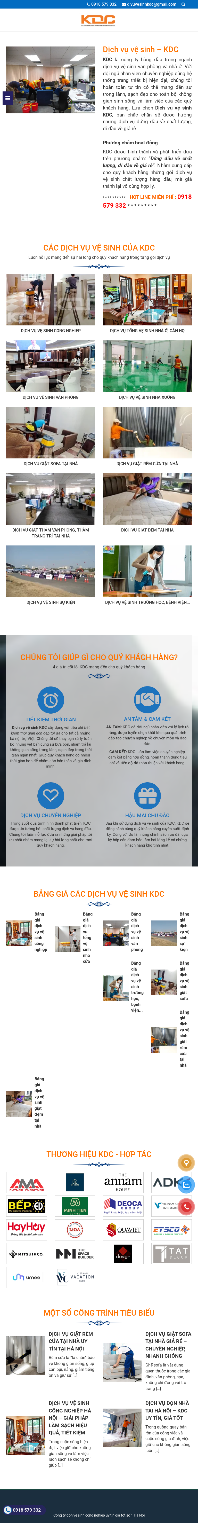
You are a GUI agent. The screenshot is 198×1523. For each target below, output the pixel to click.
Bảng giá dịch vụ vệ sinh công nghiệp (41, 932)
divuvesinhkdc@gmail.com (151, 4)
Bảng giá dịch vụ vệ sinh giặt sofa (184, 981)
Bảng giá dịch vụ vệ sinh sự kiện (184, 932)
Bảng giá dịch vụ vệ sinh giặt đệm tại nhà (39, 1102)
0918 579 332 (104, 4)
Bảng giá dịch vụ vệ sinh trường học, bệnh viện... (137, 987)
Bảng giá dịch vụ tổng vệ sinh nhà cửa (88, 938)
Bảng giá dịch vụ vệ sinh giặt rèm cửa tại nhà (184, 1039)
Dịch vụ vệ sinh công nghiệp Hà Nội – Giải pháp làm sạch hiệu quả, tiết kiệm (70, 1418)
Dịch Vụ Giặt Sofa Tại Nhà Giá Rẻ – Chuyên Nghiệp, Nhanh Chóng (168, 1345)
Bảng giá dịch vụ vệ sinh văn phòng (137, 932)
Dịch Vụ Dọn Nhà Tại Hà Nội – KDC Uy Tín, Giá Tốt (167, 1410)
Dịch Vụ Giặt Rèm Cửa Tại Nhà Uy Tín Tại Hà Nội (71, 1341)
